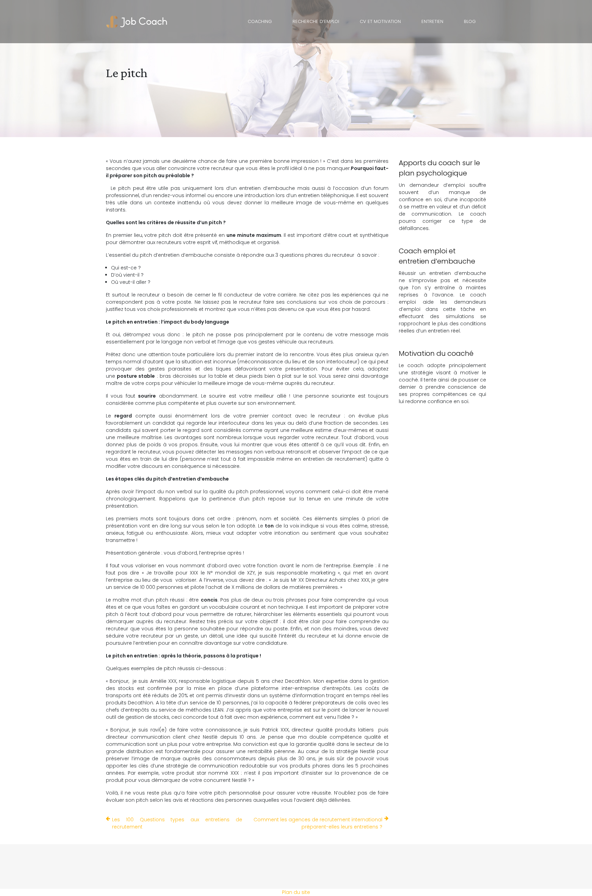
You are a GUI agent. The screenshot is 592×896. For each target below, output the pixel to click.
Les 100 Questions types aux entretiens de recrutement (177, 823)
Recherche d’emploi (316, 21)
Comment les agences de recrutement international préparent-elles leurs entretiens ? (318, 823)
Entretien (432, 21)
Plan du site (296, 892)
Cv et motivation (380, 21)
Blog (470, 21)
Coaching (260, 21)
